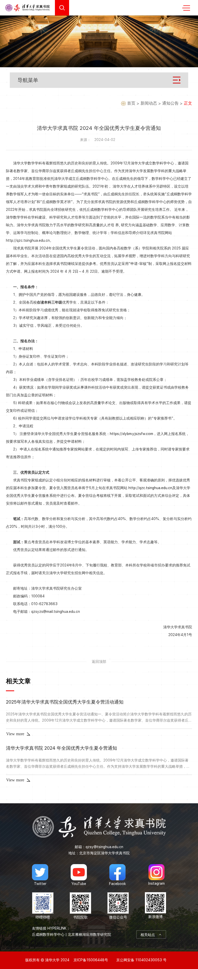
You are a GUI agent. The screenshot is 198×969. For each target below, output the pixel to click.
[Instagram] (156, 875)
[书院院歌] (80, 906)
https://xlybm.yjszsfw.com (131, 434)
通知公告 (170, 103)
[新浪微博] (155, 906)
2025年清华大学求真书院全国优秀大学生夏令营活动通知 (64, 702)
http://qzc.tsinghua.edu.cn (150, 488)
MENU (186, 8)
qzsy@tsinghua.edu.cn (104, 847)
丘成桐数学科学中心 (48, 934)
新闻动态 (149, 103)
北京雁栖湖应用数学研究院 (89, 934)
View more (15, 734)
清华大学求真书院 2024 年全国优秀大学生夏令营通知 (61, 748)
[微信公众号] (118, 906)
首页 (131, 103)
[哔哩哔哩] (43, 906)
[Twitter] (40, 875)
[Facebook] (117, 875)
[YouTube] (79, 875)
